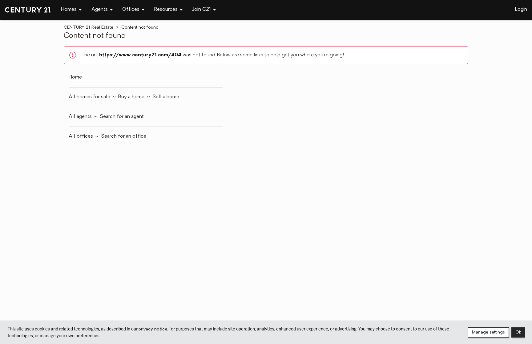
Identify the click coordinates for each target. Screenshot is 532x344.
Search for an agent (122, 116)
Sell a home (165, 97)
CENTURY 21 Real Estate (88, 27)
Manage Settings (488, 332)
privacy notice (153, 329)
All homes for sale (89, 97)
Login (521, 9)
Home (75, 77)
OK (518, 332)
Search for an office (123, 136)
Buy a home (131, 97)
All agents (80, 116)
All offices (81, 136)
